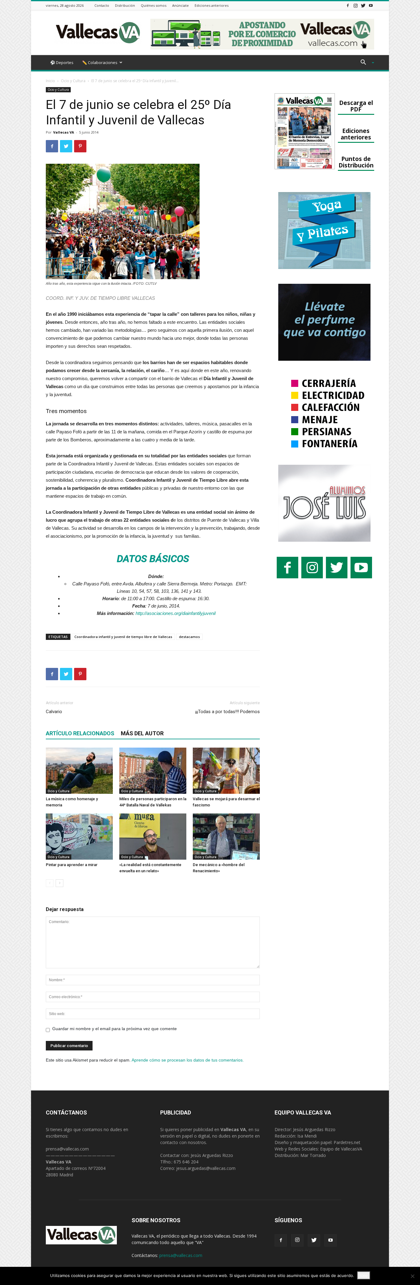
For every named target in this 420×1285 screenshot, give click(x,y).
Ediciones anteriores (211, 5)
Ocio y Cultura (73, 80)
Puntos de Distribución (356, 162)
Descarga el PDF (356, 105)
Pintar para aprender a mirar (71, 864)
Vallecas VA (63, 132)
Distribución (125, 5)
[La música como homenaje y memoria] (79, 771)
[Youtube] (370, 5)
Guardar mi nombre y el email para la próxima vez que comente (114, 1028)
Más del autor (142, 733)
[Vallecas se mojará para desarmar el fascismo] (226, 771)
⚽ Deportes (61, 62)
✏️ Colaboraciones (99, 62)
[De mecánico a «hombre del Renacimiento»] (226, 836)
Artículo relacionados (80, 733)
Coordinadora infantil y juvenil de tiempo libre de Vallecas (123, 636)
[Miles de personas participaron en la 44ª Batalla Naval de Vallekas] (152, 771)
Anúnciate (180, 5)
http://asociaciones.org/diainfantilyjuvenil (176, 613)
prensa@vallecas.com (67, 1149)
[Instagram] (355, 5)
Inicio (50, 80)
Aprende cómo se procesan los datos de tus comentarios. (188, 1060)
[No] (412, 1276)
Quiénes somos (153, 5)
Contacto (101, 5)
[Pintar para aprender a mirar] (79, 836)
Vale (364, 1275)
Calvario (54, 711)
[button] (365, 63)
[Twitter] (363, 5)
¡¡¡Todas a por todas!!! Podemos (227, 711)
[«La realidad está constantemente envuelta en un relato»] (152, 836)
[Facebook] (347, 5)
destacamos (189, 636)
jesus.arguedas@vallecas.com (206, 1168)
